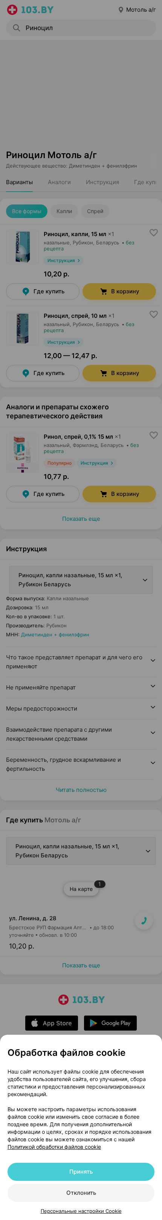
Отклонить (81, 1192)
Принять (81, 1171)
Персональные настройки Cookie (81, 1211)
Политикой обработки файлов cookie (54, 1147)
